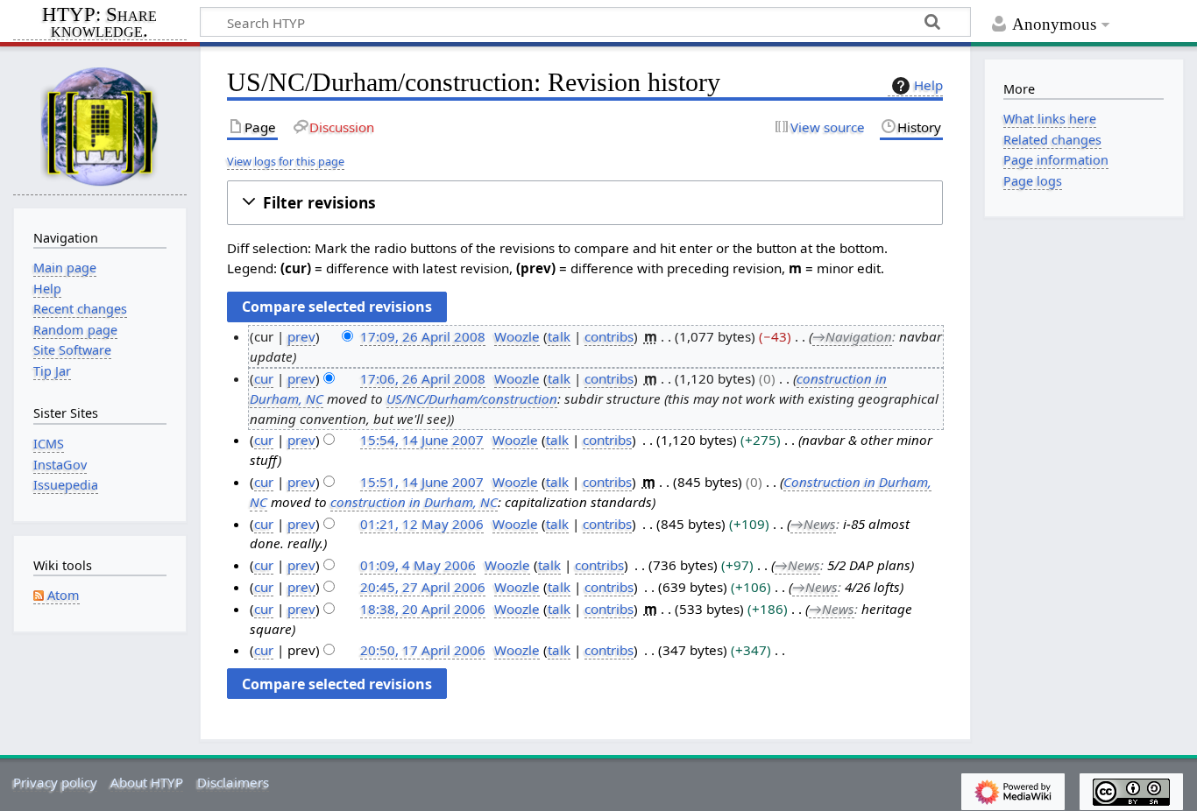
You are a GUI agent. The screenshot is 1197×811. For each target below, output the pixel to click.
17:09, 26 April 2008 (422, 336)
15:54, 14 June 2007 (422, 439)
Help (928, 85)
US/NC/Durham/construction (471, 398)
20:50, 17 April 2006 (422, 650)
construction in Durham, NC (414, 502)
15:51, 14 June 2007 (422, 481)
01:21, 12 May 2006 (422, 523)
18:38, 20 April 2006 (422, 608)
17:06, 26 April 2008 (422, 378)
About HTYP (146, 782)
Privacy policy (55, 782)
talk (559, 336)
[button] (585, 203)
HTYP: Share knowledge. (99, 23)
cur (263, 378)
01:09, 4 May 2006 (418, 565)
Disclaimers (233, 782)
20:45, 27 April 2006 (422, 587)
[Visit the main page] (100, 125)
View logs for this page (285, 161)
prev (301, 336)
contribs (609, 336)
